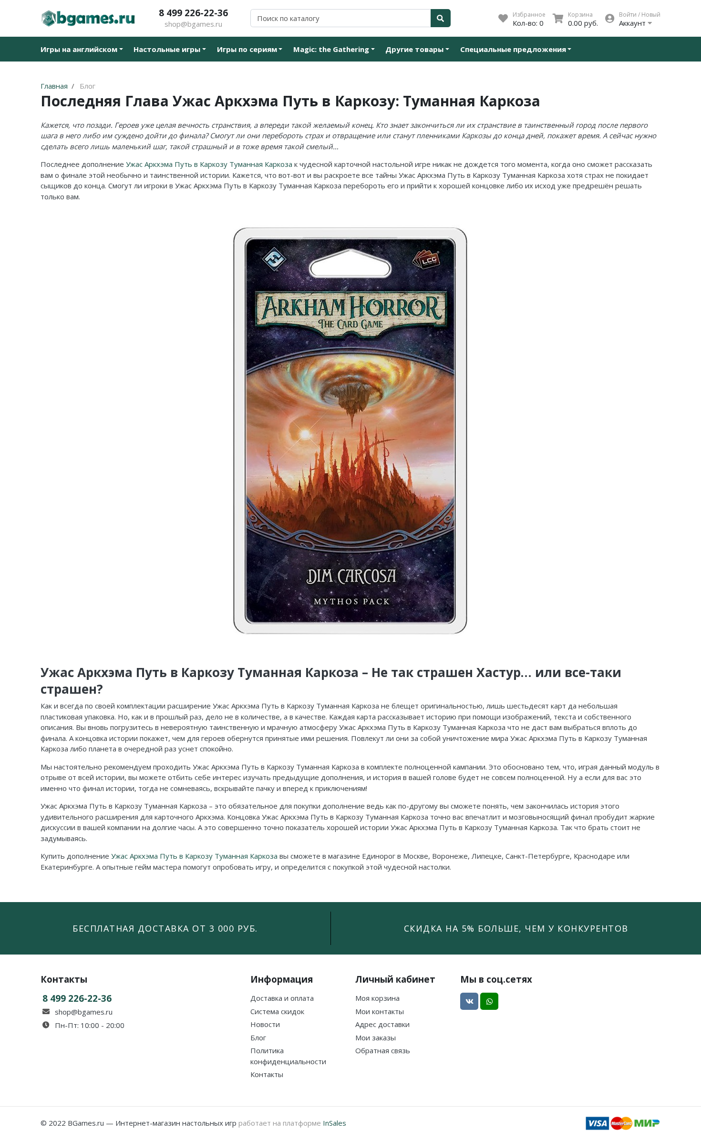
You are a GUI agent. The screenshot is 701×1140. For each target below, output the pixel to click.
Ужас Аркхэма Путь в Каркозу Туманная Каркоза (209, 164)
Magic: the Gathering (331, 49)
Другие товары (414, 49)
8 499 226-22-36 (193, 13)
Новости (265, 1024)
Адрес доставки (382, 1024)
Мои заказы (375, 1037)
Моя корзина (377, 998)
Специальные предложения (513, 49)
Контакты (266, 1074)
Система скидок (277, 1011)
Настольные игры (167, 49)
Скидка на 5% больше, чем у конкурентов (516, 928)
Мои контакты (379, 1011)
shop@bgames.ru (193, 24)
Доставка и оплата (282, 998)
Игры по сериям (247, 49)
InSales (334, 1123)
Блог (258, 1037)
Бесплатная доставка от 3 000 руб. (165, 928)
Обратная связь (382, 1050)
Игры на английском (79, 49)
